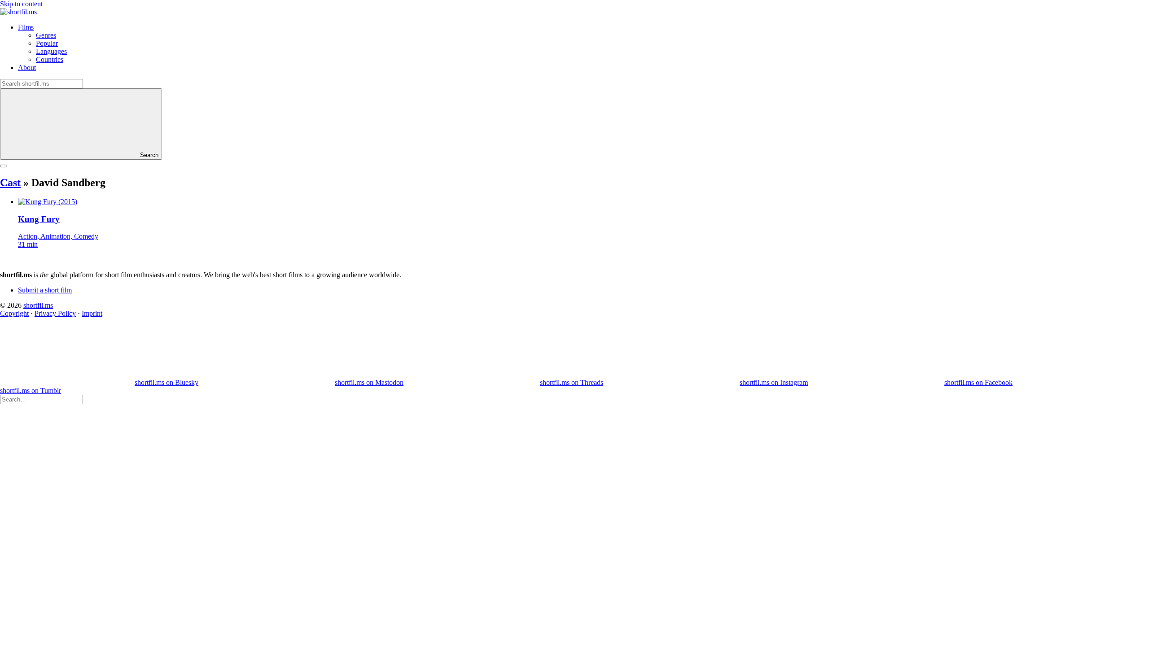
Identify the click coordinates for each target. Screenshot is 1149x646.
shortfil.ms (38, 305)
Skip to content (21, 4)
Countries (49, 59)
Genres (46, 35)
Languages (51, 51)
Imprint (92, 313)
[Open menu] (3, 166)
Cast (10, 182)
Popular (47, 43)
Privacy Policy (55, 313)
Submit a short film (45, 290)
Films (26, 27)
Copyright (14, 313)
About (27, 67)
